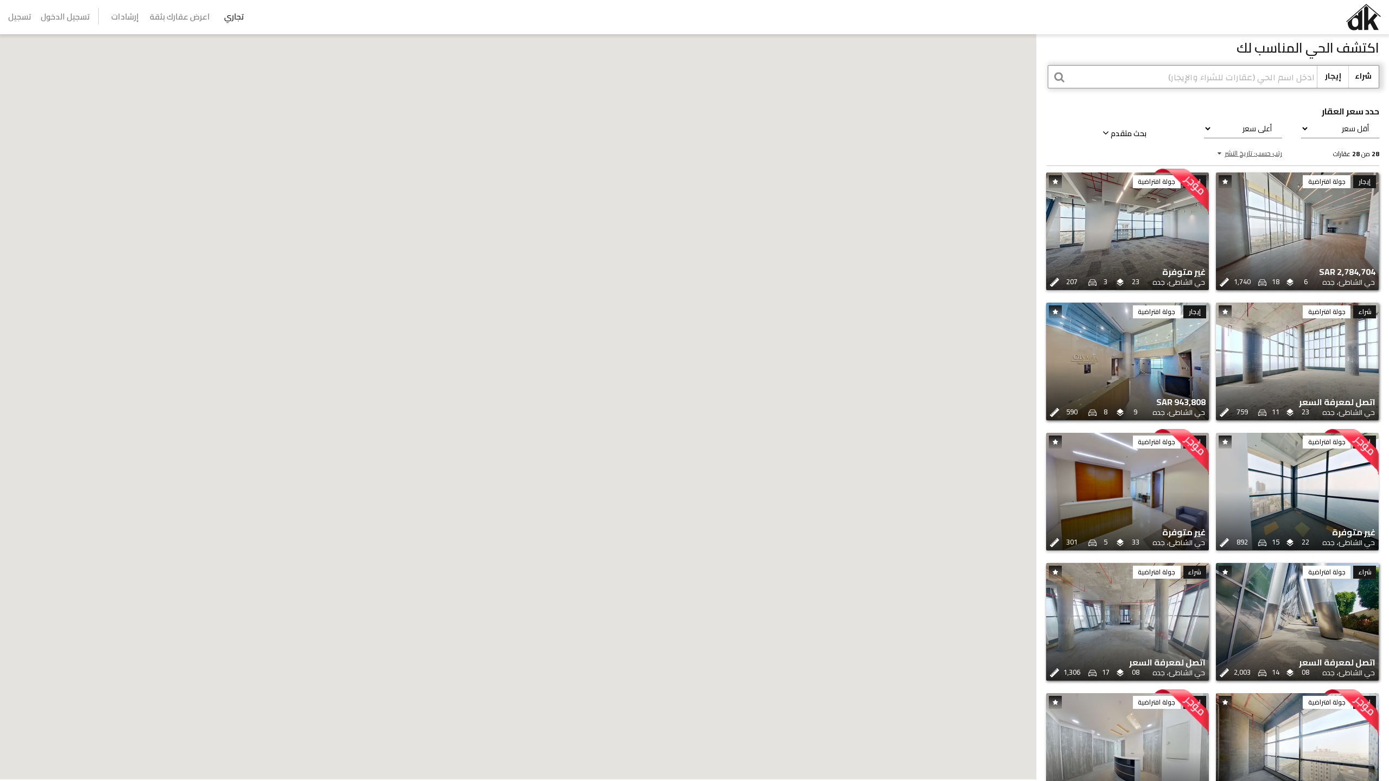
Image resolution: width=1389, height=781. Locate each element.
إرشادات (125, 16)
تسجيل (19, 16)
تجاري (234, 16)
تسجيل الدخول (65, 16)
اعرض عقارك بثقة (180, 16)
